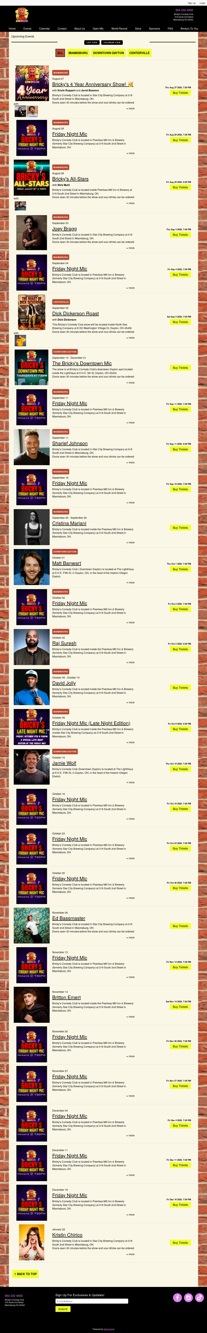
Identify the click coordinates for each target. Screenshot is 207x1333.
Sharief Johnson (70, 443)
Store (138, 28)
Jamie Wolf (64, 762)
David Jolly (64, 682)
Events (27, 28)
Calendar (44, 28)
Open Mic (98, 28)
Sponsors (154, 28)
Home (12, 28)
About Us (79, 28)
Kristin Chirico (67, 1234)
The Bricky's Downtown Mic (82, 363)
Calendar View (112, 42)
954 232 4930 (184, 10)
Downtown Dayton (108, 53)
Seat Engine (109, 1329)
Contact (62, 28)
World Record (119, 28)
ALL (60, 53)
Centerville (139, 53)
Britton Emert (66, 997)
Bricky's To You (189, 28)
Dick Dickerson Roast (75, 313)
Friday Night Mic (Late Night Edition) (91, 722)
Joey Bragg (64, 228)
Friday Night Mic (69, 133)
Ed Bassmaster (68, 917)
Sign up (192, 3)
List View (92, 42)
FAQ (170, 28)
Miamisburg (78, 53)
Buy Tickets (180, 92)
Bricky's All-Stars (70, 178)
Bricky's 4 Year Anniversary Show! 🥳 (92, 83)
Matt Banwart (66, 562)
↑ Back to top (25, 1274)
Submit (62, 1309)
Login (202, 3)
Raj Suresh (64, 642)
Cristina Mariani (69, 523)
